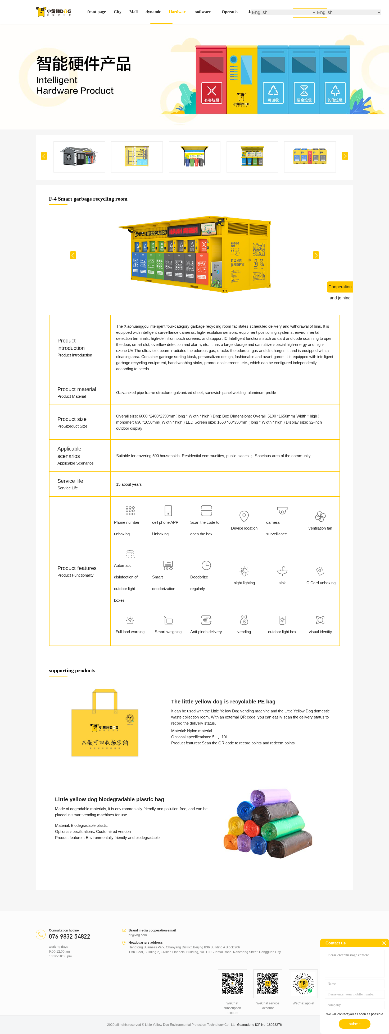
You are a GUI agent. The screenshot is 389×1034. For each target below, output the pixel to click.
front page (96, 12)
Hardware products (186, 12)
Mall (133, 12)
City (117, 12)
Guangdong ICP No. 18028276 (259, 1025)
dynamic (153, 12)
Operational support (240, 12)
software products (211, 12)
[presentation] (44, 156)
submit (354, 1024)
